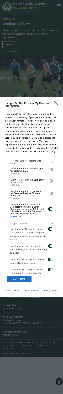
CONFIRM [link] (19, 279)
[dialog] (31, 197)
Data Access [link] (31, 290)
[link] (57, 104)
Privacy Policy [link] (50, 290)
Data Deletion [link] (13, 290)
